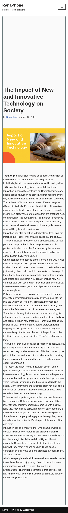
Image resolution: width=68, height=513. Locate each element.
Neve (5, 509)
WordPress (28, 509)
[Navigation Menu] (62, 7)
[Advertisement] (34, 52)
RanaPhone (12, 117)
